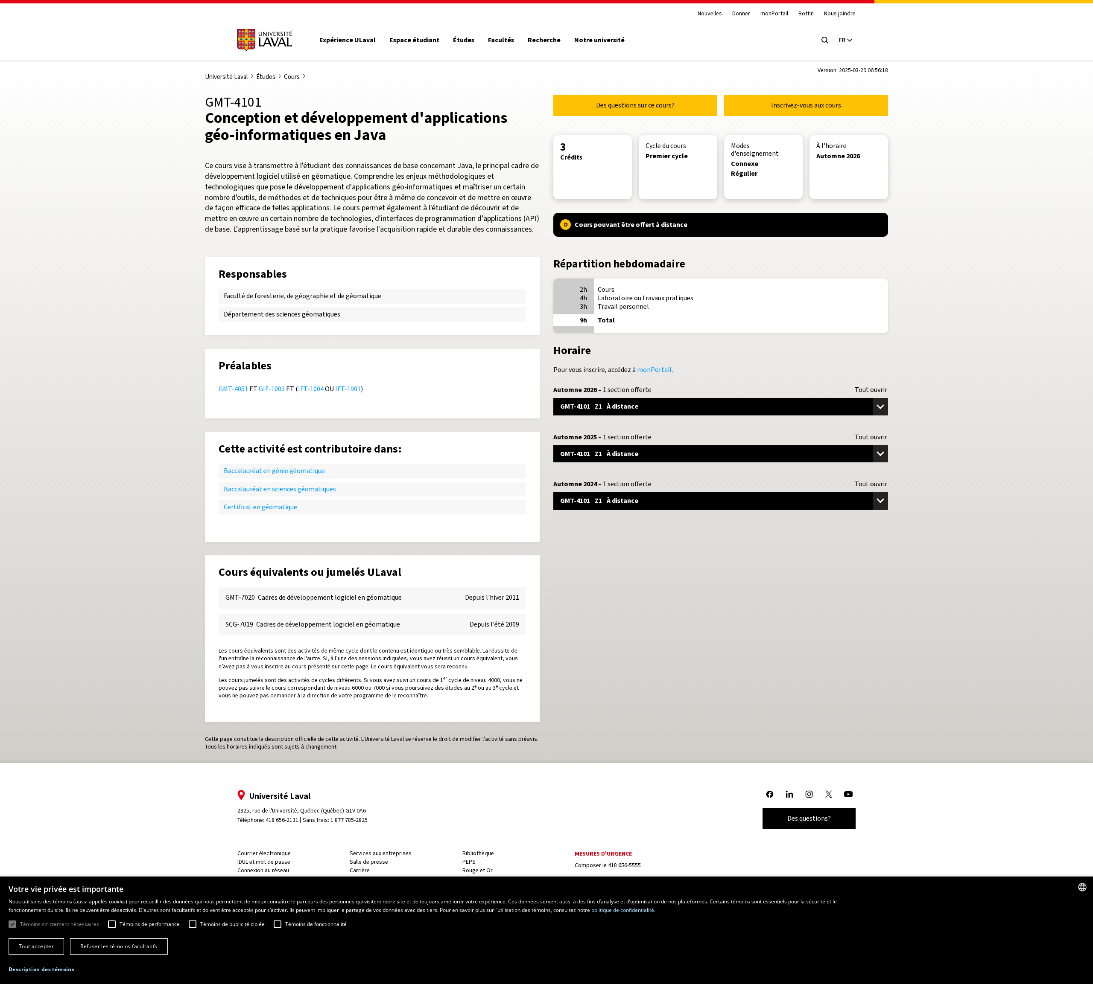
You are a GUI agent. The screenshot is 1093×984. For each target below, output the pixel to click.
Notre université (599, 40)
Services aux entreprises (381, 853)
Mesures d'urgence (603, 854)
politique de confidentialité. (623, 910)
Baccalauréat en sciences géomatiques (280, 489)
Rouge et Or (477, 870)
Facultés (501, 40)
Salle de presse (369, 862)
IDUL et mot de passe (263, 862)
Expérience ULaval (347, 40)
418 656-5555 (624, 865)
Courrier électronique (264, 853)
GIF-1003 (272, 388)
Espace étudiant (414, 40)
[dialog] (546, 930)
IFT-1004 (311, 388)
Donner (741, 13)
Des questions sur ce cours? (635, 105)
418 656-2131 (282, 820)
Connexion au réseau (263, 870)
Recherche (544, 40)
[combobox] (1082, 887)
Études (463, 40)
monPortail (774, 13)
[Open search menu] (825, 40)
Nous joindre (840, 13)
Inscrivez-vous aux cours (806, 105)
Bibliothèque (478, 853)
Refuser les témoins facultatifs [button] (118, 946)
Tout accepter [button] (36, 946)
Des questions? (809, 818)
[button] (41, 969)
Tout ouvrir (871, 390)
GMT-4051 (233, 388)
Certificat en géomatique (260, 506)
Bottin (806, 13)
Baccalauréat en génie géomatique (274, 470)
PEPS (469, 862)
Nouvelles (710, 13)
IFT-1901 (348, 388)
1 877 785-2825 (349, 820)
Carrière (360, 870)
